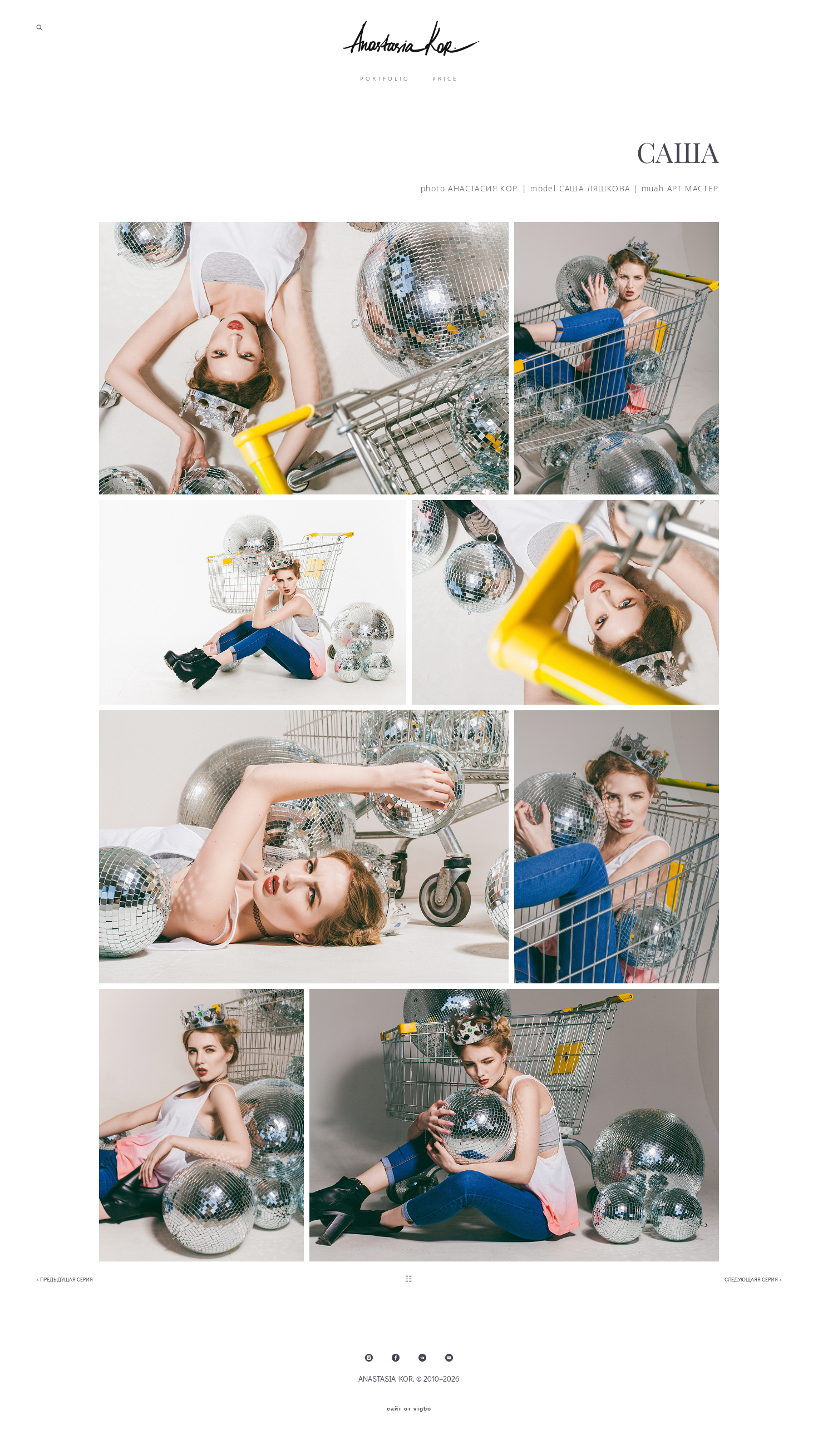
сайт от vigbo (409, 1409)
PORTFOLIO (385, 78)
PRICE (445, 78)
